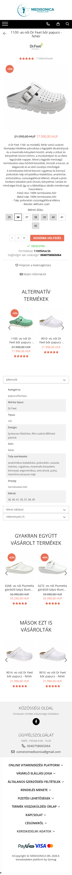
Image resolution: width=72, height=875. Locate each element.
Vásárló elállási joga (34, 773)
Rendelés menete (34, 790)
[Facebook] (36, 721)
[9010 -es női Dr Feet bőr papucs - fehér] (51, 322)
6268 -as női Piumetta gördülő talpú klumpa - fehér (19, 587)
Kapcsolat (34, 815)
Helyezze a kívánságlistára (34, 265)
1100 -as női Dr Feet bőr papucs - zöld (21, 340)
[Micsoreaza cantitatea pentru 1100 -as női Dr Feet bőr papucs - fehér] (12, 238)
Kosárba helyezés (47, 238)
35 (9, 217)
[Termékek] (5, 25)
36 (18, 217)
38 (35, 217)
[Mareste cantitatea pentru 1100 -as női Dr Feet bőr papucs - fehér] (24, 238)
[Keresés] (67, 24)
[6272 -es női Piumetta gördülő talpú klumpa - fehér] (52, 567)
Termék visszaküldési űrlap (34, 806)
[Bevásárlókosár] (58, 24)
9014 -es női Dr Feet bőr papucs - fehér (19, 674)
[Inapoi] (3, 33)
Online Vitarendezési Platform (34, 765)
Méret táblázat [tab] (15, 509)
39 (44, 217)
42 (35, 225)
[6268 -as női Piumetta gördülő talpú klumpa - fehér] (19, 567)
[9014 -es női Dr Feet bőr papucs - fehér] (19, 654)
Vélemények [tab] (15, 516)
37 (26, 217)
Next (66, 101)
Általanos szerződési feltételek (34, 782)
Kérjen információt (34, 274)
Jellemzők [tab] (11, 379)
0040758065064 (38, 746)
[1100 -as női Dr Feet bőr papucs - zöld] (21, 322)
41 (62, 217)
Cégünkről (34, 823)
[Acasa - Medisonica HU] (36, 10)
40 (53, 217)
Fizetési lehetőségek (34, 798)
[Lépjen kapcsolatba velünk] (48, 24)
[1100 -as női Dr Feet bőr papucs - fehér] (36, 97)
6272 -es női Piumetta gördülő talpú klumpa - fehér (52, 587)
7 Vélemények (44, 58)
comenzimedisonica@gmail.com (38, 752)
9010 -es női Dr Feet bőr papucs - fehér (51, 340)
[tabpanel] (36, 97)
